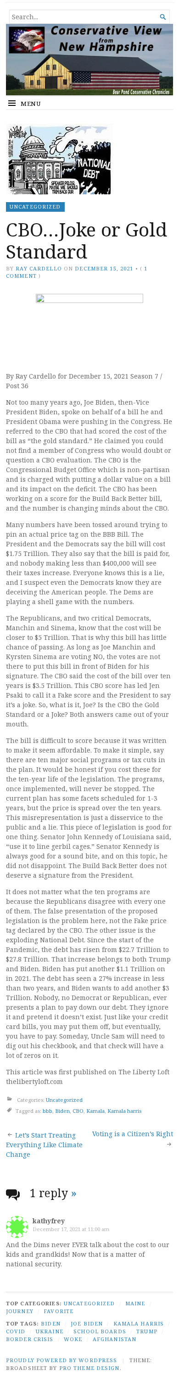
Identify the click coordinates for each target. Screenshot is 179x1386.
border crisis (30, 1339)
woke (73, 1339)
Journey (20, 1311)
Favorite (58, 1311)
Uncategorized (35, 206)
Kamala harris (124, 1110)
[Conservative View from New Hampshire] (89, 59)
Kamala (95, 1110)
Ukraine (49, 1331)
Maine (135, 1303)
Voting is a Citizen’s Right (132, 1133)
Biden (62, 1110)
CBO (78, 1110)
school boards (99, 1331)
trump (146, 1331)
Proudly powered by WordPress (61, 1360)
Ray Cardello (39, 268)
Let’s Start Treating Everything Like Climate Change (44, 1145)
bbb (47, 1110)
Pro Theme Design (89, 1367)
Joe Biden (87, 1323)
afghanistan (114, 1339)
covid (16, 1331)
